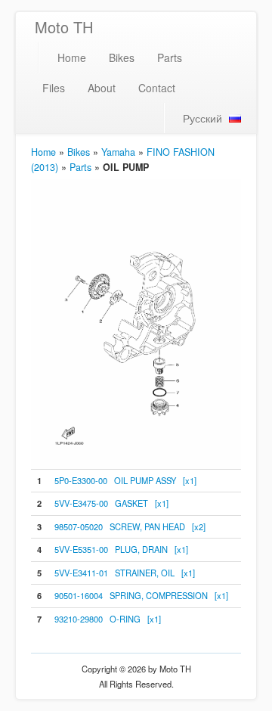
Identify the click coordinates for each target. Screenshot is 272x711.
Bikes (121, 57)
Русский (202, 118)
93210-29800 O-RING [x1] (107, 619)
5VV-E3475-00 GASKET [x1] (111, 503)
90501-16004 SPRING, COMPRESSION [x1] (141, 595)
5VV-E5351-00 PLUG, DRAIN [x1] (121, 549)
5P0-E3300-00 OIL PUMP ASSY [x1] (125, 480)
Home (71, 57)
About (102, 87)
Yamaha (118, 152)
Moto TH (64, 27)
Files (53, 87)
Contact (156, 87)
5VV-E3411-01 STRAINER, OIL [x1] (124, 573)
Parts (169, 57)
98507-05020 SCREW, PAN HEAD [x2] (130, 526)
